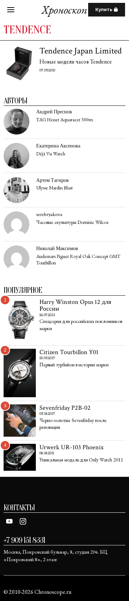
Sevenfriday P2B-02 (65, 407)
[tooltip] (16, 122)
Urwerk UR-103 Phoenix (71, 447)
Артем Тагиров (52, 180)
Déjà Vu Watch (50, 154)
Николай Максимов (57, 248)
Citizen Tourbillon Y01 (69, 352)
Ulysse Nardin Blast (54, 188)
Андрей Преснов (54, 111)
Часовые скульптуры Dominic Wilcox (72, 222)
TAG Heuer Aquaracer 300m (64, 120)
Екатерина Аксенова (58, 145)
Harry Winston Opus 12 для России (75, 306)
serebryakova (49, 214)
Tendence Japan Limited (80, 51)
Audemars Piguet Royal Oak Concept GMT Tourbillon (78, 259)
